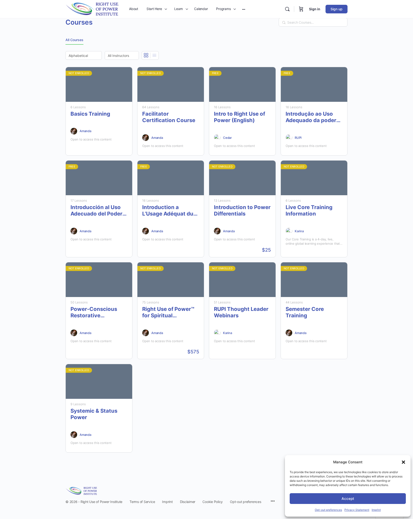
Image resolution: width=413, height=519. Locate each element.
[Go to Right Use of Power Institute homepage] (91, 8)
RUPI (298, 138)
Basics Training (90, 114)
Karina (299, 231)
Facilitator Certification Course (168, 117)
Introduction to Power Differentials (242, 210)
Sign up (336, 9)
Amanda (85, 131)
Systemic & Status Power (94, 414)
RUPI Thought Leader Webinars (241, 312)
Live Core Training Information (309, 210)
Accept (348, 498)
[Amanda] (74, 131)
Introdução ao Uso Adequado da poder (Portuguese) (311, 117)
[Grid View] (146, 55)
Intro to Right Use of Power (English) (239, 117)
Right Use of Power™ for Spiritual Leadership (168, 312)
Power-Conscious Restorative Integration (94, 312)
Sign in (314, 9)
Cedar (227, 138)
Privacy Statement (356, 510)
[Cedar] (217, 137)
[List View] (154, 55)
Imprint (376, 510)
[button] (403, 462)
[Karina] (289, 231)
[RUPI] (289, 137)
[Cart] (301, 9)
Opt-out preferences (328, 510)
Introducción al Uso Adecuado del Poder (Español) (96, 210)
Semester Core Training (305, 312)
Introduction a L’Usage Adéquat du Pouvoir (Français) (167, 210)
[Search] (287, 9)
